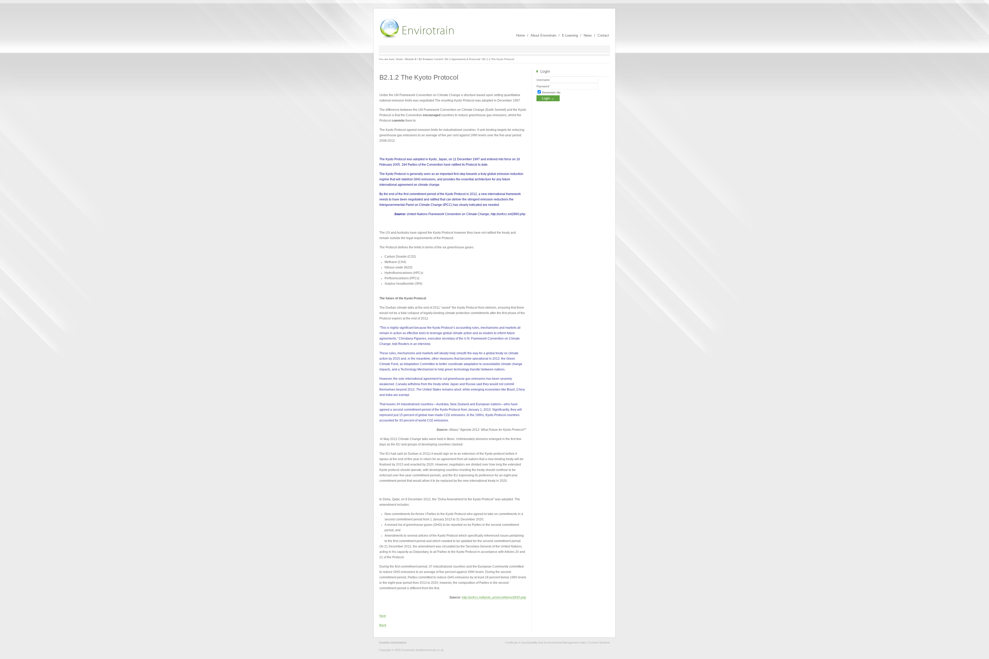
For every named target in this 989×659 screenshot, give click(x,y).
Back (382, 625)
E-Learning (570, 35)
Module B (410, 59)
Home (520, 35)
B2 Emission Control (431, 59)
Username (543, 79)
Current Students (599, 642)
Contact (603, 35)
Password (542, 86)
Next (382, 616)
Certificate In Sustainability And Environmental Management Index (545, 642)
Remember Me (550, 92)
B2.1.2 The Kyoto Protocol (498, 59)
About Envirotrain (543, 35)
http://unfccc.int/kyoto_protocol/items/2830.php (494, 597)
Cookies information (393, 642)
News (588, 35)
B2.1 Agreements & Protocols (462, 59)
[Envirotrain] (417, 37)
